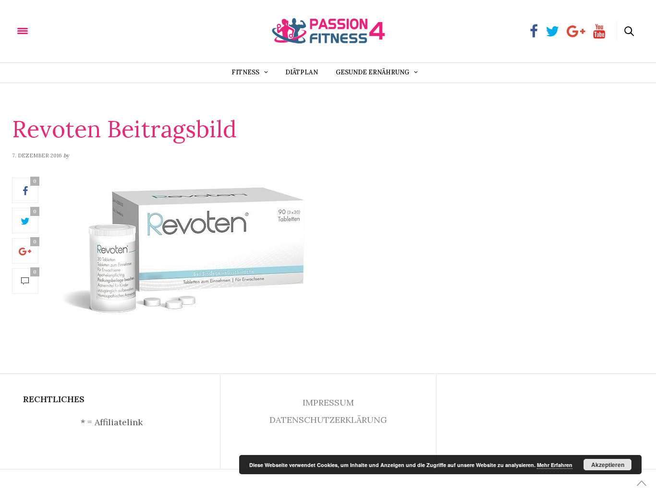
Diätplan (301, 72)
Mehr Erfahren (554, 464)
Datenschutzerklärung (328, 419)
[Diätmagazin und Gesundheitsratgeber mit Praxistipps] (71, 30)
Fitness (245, 72)
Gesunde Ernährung (372, 72)
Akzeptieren (607, 464)
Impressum (328, 402)
